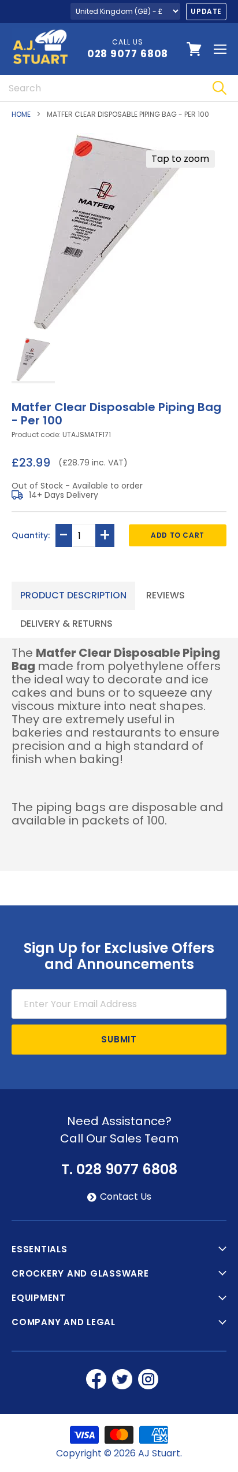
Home (21, 114)
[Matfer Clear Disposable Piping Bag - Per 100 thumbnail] (33, 360)
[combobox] (100, 88)
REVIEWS (165, 595)
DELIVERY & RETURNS (66, 623)
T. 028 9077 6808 (119, 1170)
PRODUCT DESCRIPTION (73, 595)
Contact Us (125, 1197)
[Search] (219, 88)
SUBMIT (119, 1039)
